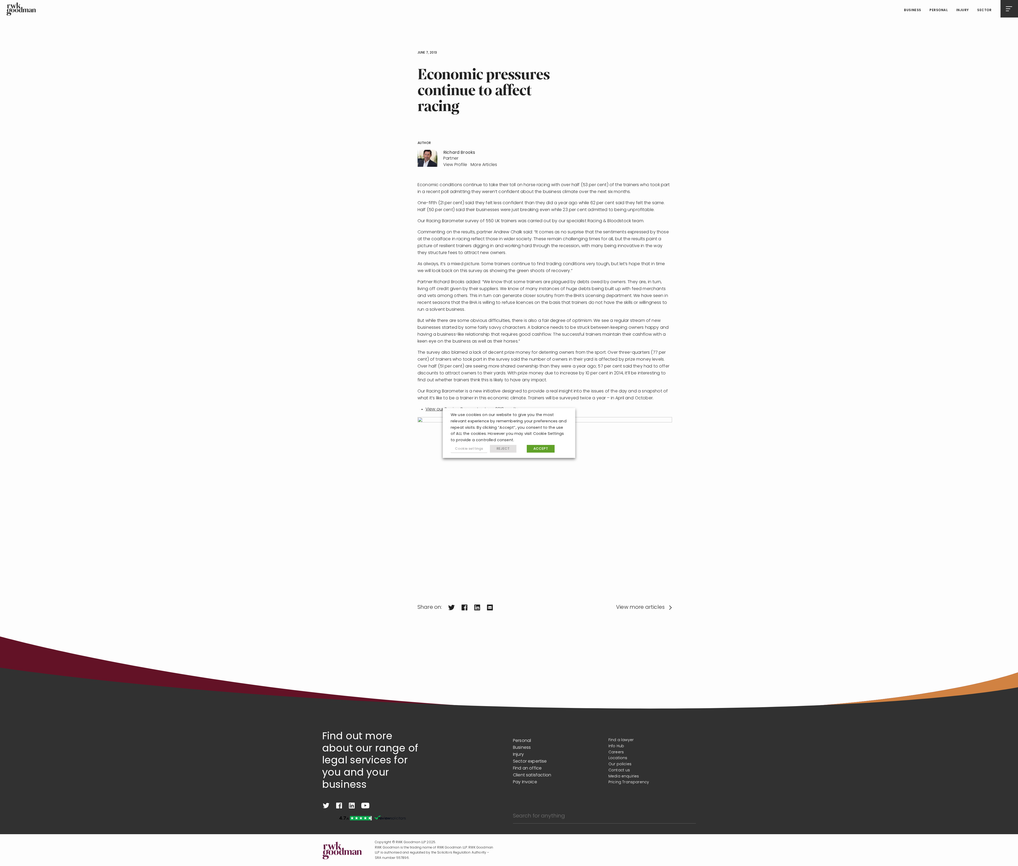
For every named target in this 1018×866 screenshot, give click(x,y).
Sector (984, 10)
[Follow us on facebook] (339, 805)
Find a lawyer (621, 740)
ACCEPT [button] (540, 449)
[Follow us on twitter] (326, 805)
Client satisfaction (532, 775)
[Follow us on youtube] (365, 805)
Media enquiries (623, 776)
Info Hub (616, 746)
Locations (617, 758)
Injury (962, 10)
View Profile (455, 165)
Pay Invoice (525, 782)
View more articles (640, 607)
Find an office (527, 768)
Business (912, 10)
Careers (616, 752)
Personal (938, 10)
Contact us (619, 770)
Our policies (619, 764)
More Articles (484, 165)
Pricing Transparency (628, 782)
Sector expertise (530, 761)
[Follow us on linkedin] (351, 805)
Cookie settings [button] (469, 449)
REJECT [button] (503, 449)
